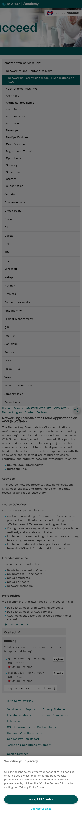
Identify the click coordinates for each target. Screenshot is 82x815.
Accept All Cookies (41, 799)
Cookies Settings (41, 808)
